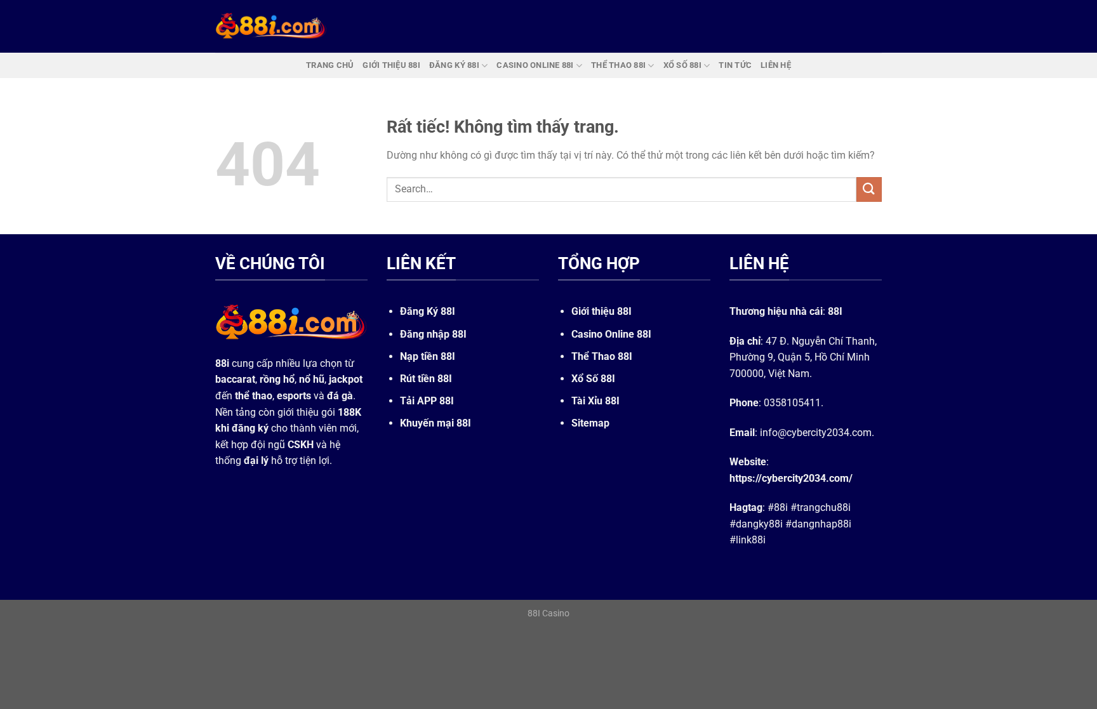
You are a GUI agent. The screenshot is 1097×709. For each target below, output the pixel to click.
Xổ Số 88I (593, 379)
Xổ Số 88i (682, 65)
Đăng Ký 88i (454, 65)
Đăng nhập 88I (433, 334)
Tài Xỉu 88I (595, 401)
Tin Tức (735, 65)
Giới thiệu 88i (391, 65)
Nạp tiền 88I (427, 356)
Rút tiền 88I (426, 379)
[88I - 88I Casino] (271, 26)
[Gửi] (869, 189)
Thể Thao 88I (601, 356)
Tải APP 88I (427, 401)
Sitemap (590, 423)
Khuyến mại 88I (435, 423)
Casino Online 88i (534, 65)
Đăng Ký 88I (427, 311)
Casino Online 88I (611, 334)
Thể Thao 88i (618, 65)
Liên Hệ (776, 65)
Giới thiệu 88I (601, 311)
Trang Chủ (330, 65)
